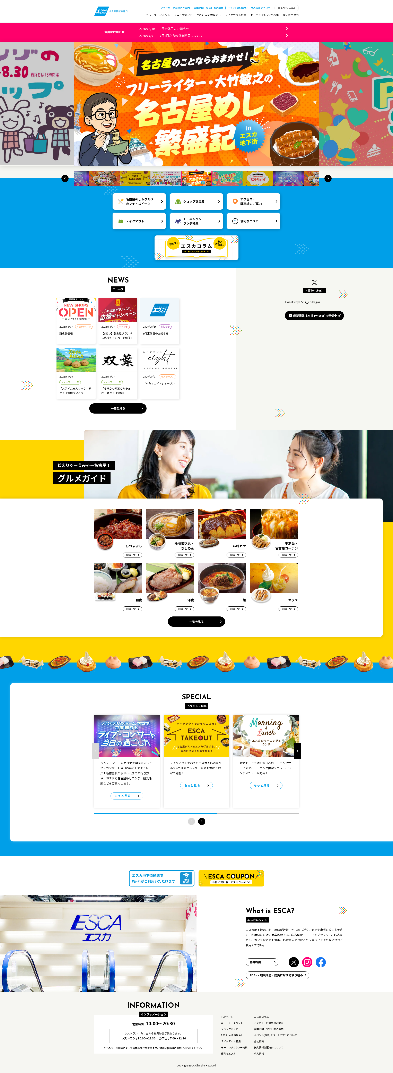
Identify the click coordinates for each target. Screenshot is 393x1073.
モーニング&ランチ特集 (264, 15)
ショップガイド (183, 15)
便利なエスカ (291, 15)
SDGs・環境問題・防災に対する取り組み (276, 975)
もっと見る (123, 796)
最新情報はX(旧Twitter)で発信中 (315, 315)
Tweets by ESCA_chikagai (302, 302)
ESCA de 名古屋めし (209, 15)
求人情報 (259, 1053)
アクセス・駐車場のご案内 (175, 8)
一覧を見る (118, 408)
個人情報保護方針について (268, 1047)
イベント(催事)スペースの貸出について (248, 8)
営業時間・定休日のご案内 (208, 8)
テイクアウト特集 (235, 15)
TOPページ (227, 1016)
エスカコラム (261, 1016)
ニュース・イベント (158, 15)
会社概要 (255, 962)
